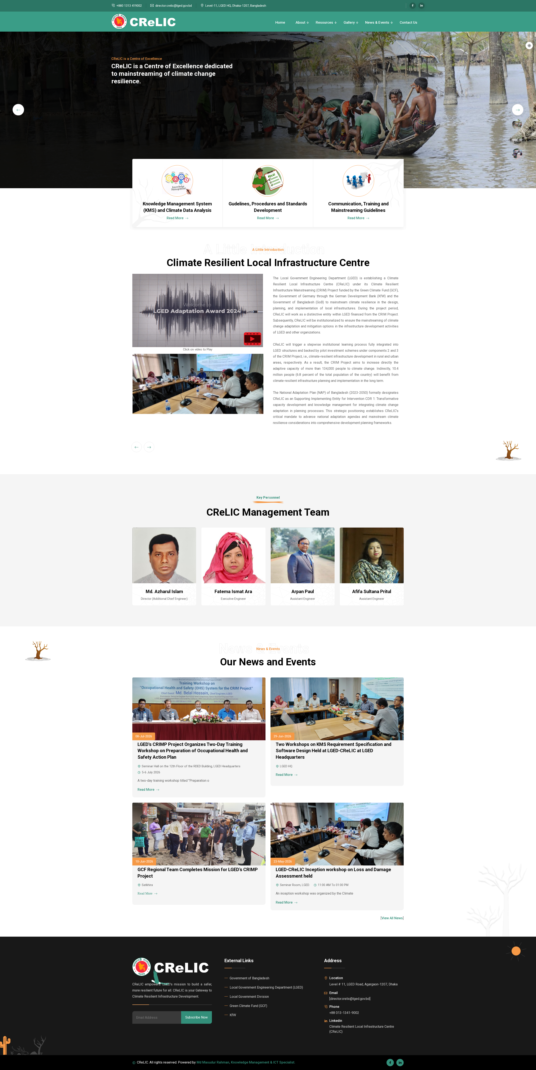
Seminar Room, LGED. (295, 885)
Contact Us (408, 22)
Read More (175, 218)
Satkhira (147, 885)
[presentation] (18, 110)
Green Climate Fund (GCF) (248, 1006)
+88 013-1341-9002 (344, 1013)
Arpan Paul (302, 591)
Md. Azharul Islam (164, 591)
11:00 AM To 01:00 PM (333, 885)
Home (280, 22)
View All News (392, 918)
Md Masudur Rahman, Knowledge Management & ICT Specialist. (246, 1062)
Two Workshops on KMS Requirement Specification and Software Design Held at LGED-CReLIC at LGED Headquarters (333, 751)
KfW (233, 1015)
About (300, 22)
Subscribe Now (196, 1017)
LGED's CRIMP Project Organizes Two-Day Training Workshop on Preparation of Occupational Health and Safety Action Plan (193, 751)
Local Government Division (249, 997)
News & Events (377, 22)
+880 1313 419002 (129, 6)
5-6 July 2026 (151, 772)
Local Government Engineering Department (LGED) (266, 987)
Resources (324, 22)
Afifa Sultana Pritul (371, 591)
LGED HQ (286, 766)
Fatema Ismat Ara (233, 591)
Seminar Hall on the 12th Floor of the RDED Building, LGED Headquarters (191, 766)
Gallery (349, 22)
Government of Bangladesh (249, 978)
